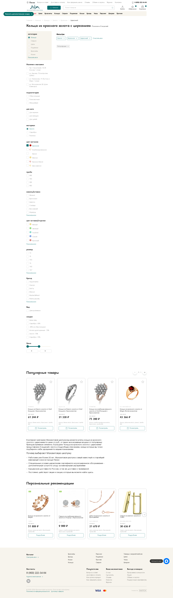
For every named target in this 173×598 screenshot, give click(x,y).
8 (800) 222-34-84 (141, 2)
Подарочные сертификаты (137, 580)
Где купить (110, 575)
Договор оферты (57, 591)
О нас (108, 572)
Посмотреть (42, 428)
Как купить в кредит (93, 577)
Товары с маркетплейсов (133, 554)
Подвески (99, 557)
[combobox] (89, 8)
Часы (126, 560)
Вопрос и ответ (42, 2)
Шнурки (111, 13)
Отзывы (87, 2)
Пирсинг (103, 13)
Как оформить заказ (74, 2)
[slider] (27, 346)
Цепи (126, 557)
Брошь (70, 557)
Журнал (110, 2)
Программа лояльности (136, 572)
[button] (145, 372)
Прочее (119, 13)
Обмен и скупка (98, 2)
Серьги (98, 562)
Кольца (70, 562)
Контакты (118, 2)
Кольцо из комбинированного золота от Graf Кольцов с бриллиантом (100, 411)
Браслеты (71, 554)
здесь (90, 472)
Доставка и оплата (58, 2)
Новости (109, 580)
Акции (129, 575)
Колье (70, 560)
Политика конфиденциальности (38, 591)
